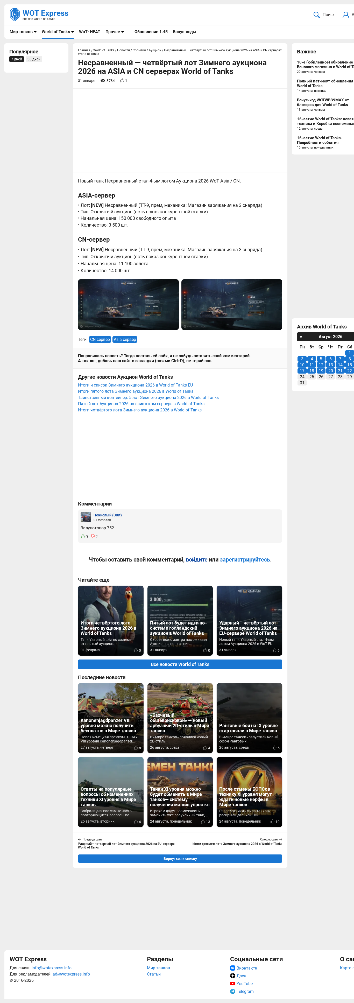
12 (321, 364)
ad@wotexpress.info (71, 974)
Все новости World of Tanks (180, 664)
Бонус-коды (184, 31)
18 (311, 370)
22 (349, 370)
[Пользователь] (86, 517)
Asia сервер (125, 339)
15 (349, 364)
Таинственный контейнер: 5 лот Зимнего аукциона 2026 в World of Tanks (148, 397)
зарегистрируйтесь (245, 559)
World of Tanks (56, 31)
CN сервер (100, 339)
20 (330, 370)
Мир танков (21, 31)
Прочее (112, 31)
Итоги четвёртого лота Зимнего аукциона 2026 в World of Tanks (140, 410)
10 (302, 364)
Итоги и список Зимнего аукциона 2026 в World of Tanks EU (135, 385)
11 (311, 364)
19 (321, 370)
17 (302, 370)
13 (330, 364)
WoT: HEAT (89, 31)
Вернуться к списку (180, 859)
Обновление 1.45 (151, 31)
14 (340, 364)
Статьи (154, 974)
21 (340, 370)
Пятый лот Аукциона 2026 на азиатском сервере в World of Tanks (141, 403)
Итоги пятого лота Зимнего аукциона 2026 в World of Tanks (135, 391)
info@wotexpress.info (52, 967)
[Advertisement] (180, 908)
